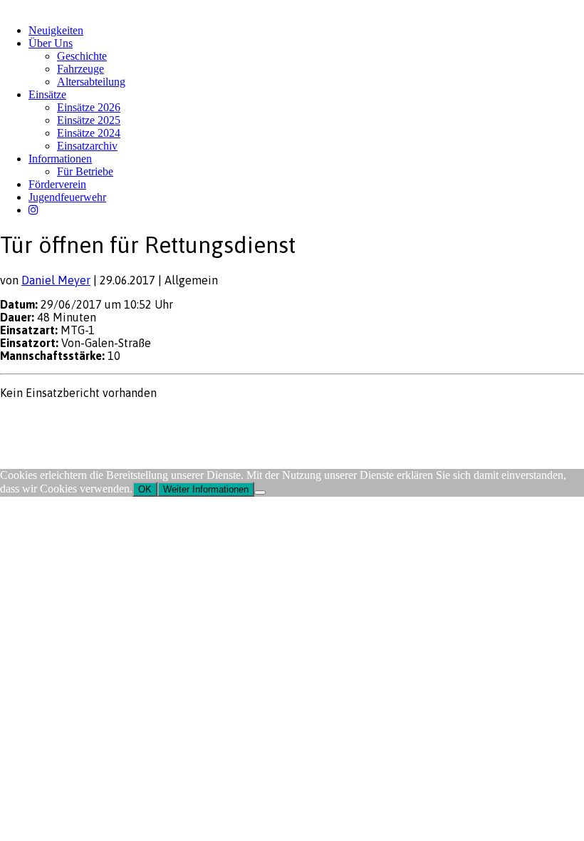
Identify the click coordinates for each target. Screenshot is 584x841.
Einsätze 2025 (88, 120)
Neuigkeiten (55, 30)
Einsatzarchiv (87, 146)
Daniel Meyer (55, 280)
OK (145, 489)
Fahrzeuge (80, 69)
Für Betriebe (85, 171)
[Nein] (260, 492)
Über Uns (50, 43)
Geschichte (82, 56)
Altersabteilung (91, 82)
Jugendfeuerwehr (67, 197)
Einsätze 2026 (88, 107)
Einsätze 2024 (88, 133)
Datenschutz (75, 420)
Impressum (22, 420)
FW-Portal (128, 420)
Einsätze (47, 94)
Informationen (60, 159)
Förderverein (57, 184)
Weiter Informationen (206, 489)
